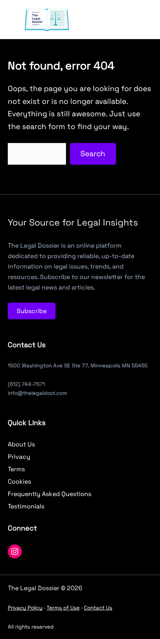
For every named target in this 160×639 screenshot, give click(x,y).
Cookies (19, 481)
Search (92, 153)
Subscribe (32, 311)
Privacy (19, 457)
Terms (16, 469)
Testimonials (26, 506)
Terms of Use (63, 608)
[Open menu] (99, 19)
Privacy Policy (25, 608)
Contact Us (98, 608)
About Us (21, 444)
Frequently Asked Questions (49, 494)
